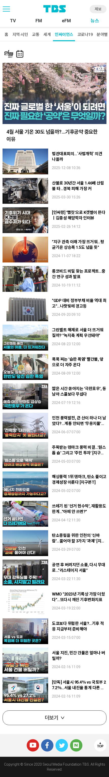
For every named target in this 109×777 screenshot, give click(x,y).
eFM (66, 20)
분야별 (102, 34)
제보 (98, 9)
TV (13, 20)
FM (38, 20)
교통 (35, 34)
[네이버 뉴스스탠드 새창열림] (76, 741)
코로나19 (85, 34)
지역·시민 (20, 34)
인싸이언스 (64, 34)
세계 (47, 34)
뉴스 (94, 20)
